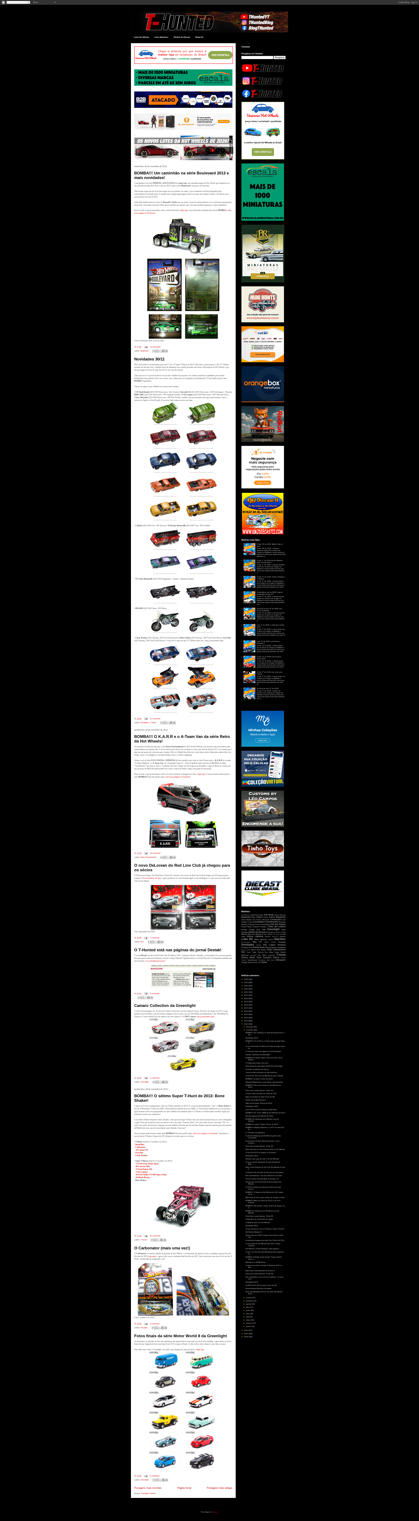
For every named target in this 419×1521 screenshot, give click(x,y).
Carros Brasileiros (277, 917)
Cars (243, 920)
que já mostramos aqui (205, 1016)
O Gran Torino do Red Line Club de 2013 (261, 1093)
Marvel (271, 939)
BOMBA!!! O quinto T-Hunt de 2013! (259, 1079)
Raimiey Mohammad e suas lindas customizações (264, 1082)
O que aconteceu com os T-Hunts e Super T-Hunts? (265, 1229)
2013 (246, 1021)
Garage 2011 (254, 929)
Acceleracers (245, 915)
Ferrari (243, 927)
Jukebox (267, 936)
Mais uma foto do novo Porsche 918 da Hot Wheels (265, 1149)
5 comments (155, 1476)
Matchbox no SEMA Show (255, 1262)
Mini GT (257, 942)
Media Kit (199, 37)
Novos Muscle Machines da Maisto (259, 1288)
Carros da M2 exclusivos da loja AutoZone (261, 1072)
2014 (246, 1018)
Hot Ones (269, 932)
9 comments (155, 993)
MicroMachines (245, 942)
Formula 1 (264, 927)
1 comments (155, 1078)
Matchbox (280, 939)
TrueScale (261, 960)
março (248, 1320)
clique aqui (184, 210)
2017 (246, 1008)
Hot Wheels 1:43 (278, 932)
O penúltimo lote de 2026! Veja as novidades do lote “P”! (270, 593)
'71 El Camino (141, 1172)
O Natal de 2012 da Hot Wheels (258, 1222)
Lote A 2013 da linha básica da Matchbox (261, 1109)
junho (248, 1310)
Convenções (275, 919)
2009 (246, 1337)
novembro (250, 1030)
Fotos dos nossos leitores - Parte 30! (259, 1146)
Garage (244, 929)
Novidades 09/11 (252, 1225)
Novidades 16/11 (252, 1156)
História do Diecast (182, 37)
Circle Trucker (141, 1155)
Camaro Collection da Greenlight (165, 1005)
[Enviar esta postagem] (146, 347)
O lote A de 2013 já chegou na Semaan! (261, 1152)
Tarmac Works (248, 957)
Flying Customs (253, 927)
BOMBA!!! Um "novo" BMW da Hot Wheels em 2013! (265, 1113)
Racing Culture (245, 950)
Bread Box (139, 1144)
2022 (246, 992)
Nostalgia (282, 942)
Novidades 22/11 (252, 1106)
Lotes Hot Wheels (141, 37)
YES (259, 962)
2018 (246, 1005)
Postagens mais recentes (148, 1487)
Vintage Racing (247, 962)
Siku (266, 952)
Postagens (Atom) (148, 1493)
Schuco (261, 952)
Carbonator (140, 1147)
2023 (246, 989)
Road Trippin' (252, 952)
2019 (246, 1001)
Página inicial (184, 1487)
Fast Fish (139, 1153)
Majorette (263, 939)
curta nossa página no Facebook (177, 777)
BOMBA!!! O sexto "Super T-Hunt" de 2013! (262, 1124)
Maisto (256, 939)
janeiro (249, 1326)
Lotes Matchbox (161, 37)
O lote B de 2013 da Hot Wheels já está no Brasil (264, 1076)
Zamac (264, 962)
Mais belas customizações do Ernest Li (260, 1270)
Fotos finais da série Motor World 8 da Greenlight (180, 1336)
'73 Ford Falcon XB (143, 1169)
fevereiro (249, 1323)
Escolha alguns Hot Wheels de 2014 (259, 1116)
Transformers (252, 960)
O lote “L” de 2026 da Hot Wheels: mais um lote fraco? (270, 561)
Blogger (215, 1512)
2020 (246, 998)
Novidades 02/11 (252, 1282)
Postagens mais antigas (219, 1487)
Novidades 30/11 (149, 359)
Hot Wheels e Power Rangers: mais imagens (262, 1249)
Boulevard (144, 351)
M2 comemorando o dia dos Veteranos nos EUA (264, 1175)
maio (248, 1314)
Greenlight (144, 1082)
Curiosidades (258, 922)
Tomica (276, 957)
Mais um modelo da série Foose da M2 (260, 1097)
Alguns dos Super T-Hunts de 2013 (259, 1103)
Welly (255, 962)
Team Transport (263, 957)
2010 (246, 1333)
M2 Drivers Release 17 (254, 1232)
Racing (268, 947)
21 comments (155, 719)
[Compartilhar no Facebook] (163, 351)
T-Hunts (153, 723)
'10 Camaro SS (141, 1150)
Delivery (244, 924)
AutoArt (276, 915)
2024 (246, 986)
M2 (251, 939)
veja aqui (152, 1256)
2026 (246, 979)
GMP (264, 929)
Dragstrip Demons (254, 924)
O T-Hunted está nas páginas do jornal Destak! (177, 950)
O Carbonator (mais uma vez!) (162, 1248)
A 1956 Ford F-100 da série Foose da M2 (261, 1285)
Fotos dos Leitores (277, 926)
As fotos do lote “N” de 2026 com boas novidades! (269, 609)
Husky (278, 934)
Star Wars (262, 955)
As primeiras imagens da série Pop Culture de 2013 (265, 1240)
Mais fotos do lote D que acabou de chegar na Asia (265, 1197)
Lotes (244, 939)
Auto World (269, 915)
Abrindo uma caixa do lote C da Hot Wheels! (262, 1159)
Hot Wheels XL (269, 934)
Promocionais (259, 947)
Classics (249, 920)
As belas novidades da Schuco (257, 1069)
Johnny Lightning (255, 936)
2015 (246, 1014)
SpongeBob (253, 955)
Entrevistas (265, 924)
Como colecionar (262, 920)
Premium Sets (246, 947)
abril (248, 1317)
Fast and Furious (278, 924)
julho (248, 1307)
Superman (271, 955)
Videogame (280, 960)
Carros (265, 917)
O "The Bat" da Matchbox (255, 1133)
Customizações (271, 922)
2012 (246, 1024)
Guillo (283, 929)
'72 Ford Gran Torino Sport (147, 1164)
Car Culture (257, 917)
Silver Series (274, 952)
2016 (246, 1011)
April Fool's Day (257, 915)
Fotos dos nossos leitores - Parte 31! (259, 1090)
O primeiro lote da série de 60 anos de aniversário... (265, 1172)
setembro (250, 1301)
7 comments (155, 938)
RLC (142, 942)
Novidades (144, 723)
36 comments (155, 1236)
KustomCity (275, 936)
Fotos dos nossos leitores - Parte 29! (259, 1216)
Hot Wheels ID (257, 934)
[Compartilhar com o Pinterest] (166, 351)
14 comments (155, 347)
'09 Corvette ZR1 (142, 1166)
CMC (254, 920)
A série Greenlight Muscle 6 (256, 1100)
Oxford (258, 945)
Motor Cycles (270, 942)
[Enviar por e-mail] (154, 351)
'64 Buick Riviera (142, 1177)
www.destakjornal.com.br (155, 961)
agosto (249, 1304)
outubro (249, 1297)
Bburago (283, 915)
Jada (243, 936)
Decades (144, 1328)
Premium (282, 945)
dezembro (250, 1027)
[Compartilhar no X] (160, 351)
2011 (246, 1330)
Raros (253, 950)
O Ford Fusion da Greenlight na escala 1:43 (262, 1179)
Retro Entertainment (148, 857)
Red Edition (261, 950)
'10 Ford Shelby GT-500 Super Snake (151, 1174)
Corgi (250, 922)
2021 (246, 995)
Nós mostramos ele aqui (151, 878)
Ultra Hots (270, 960)
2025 (246, 982)
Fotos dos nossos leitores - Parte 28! (259, 1274)
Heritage (244, 932)
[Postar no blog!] (157, 351)
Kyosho (283, 936)
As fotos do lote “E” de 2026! (268, 688)
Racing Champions (278, 947)
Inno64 (283, 934)
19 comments (155, 853)
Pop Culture (269, 945)
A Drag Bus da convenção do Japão (259, 1219)
